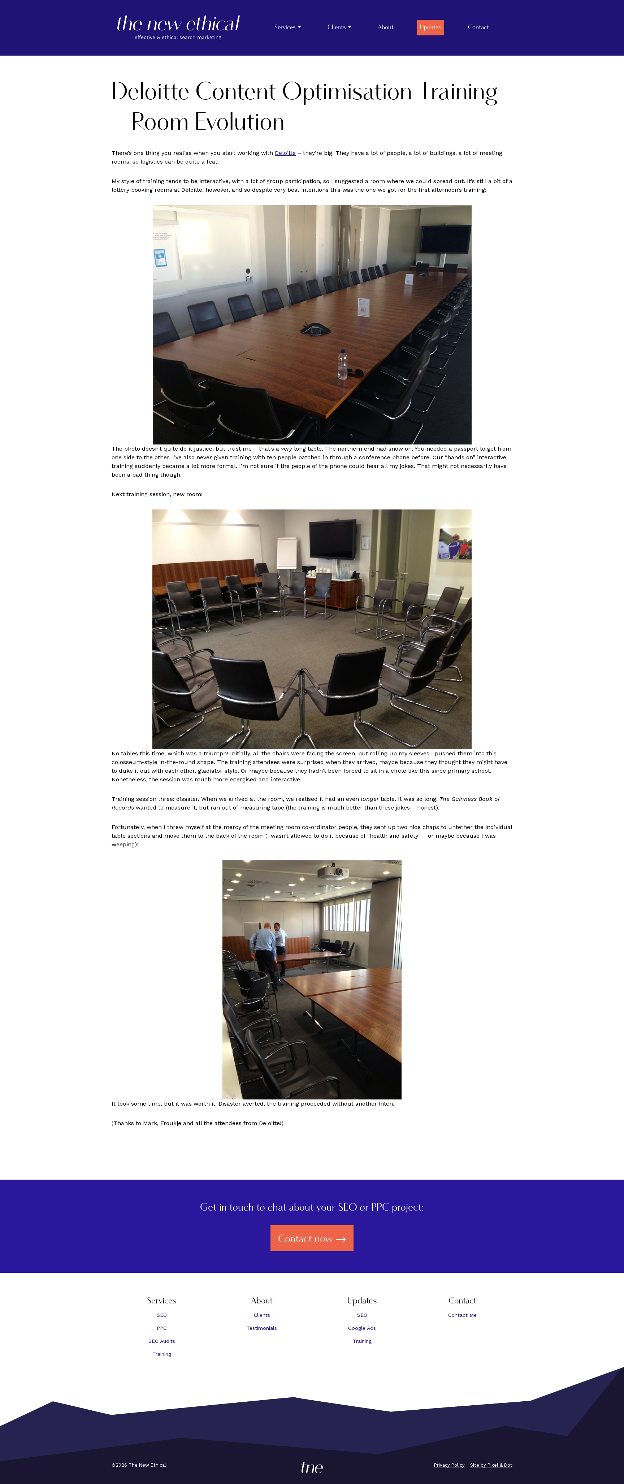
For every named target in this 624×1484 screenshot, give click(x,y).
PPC (161, 1328)
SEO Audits (161, 1341)
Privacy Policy (449, 1465)
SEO (162, 1315)
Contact (478, 27)
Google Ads (362, 1328)
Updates (430, 27)
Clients (337, 27)
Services (285, 27)
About (386, 27)
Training (161, 1354)
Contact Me (462, 1315)
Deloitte (285, 152)
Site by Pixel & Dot (491, 1465)
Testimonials (262, 1328)
